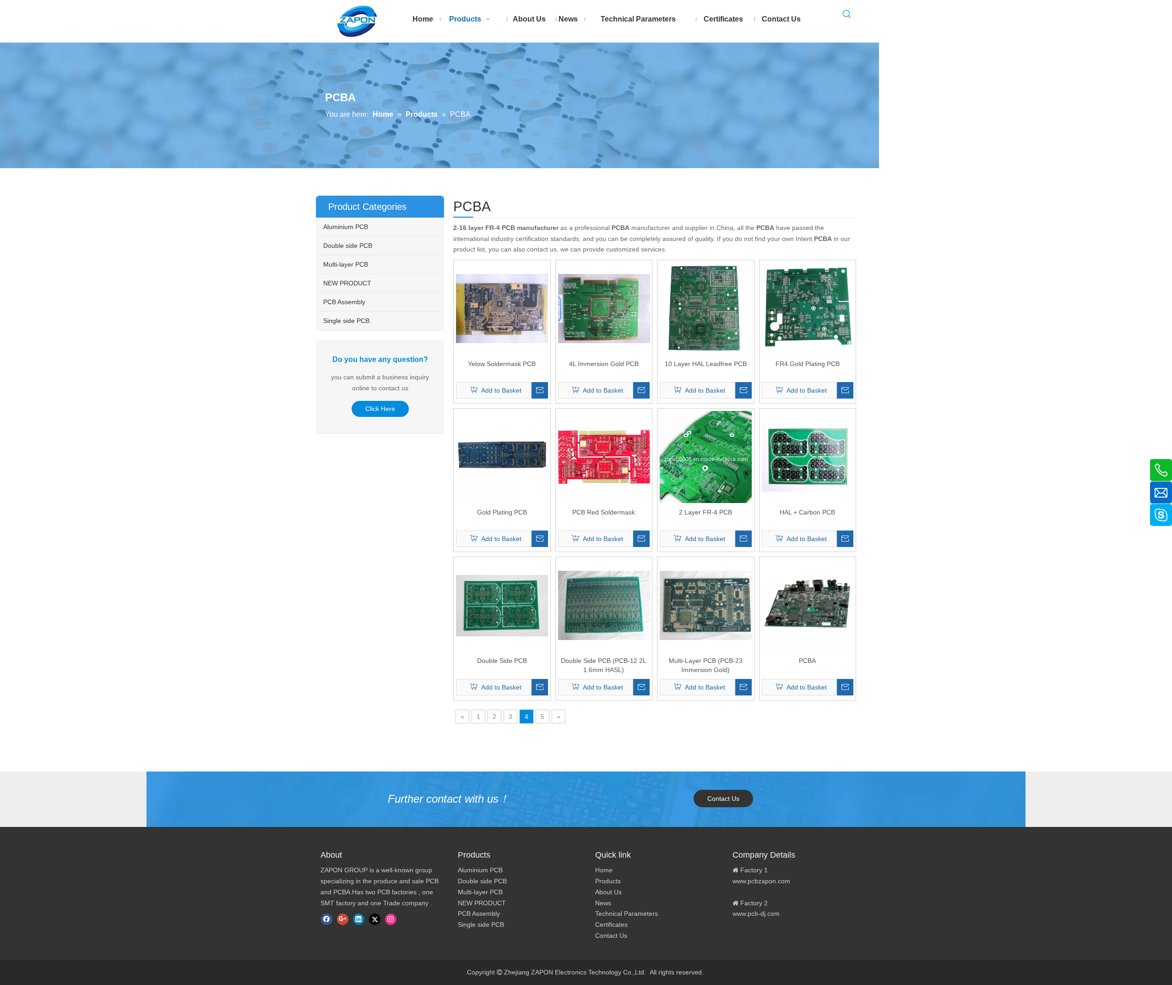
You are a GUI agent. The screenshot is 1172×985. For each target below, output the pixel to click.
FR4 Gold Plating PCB (808, 363)
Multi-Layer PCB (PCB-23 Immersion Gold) (706, 665)
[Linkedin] (358, 919)
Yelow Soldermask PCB (502, 363)
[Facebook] (326, 919)
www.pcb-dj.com (756, 913)
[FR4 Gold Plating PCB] (808, 308)
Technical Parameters (626, 913)
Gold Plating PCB (502, 512)
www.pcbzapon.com (761, 881)
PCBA (807, 660)
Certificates (611, 924)
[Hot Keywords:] (847, 14)
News (603, 903)
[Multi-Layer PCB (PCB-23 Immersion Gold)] (706, 604)
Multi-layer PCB (345, 264)
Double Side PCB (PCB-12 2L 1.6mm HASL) (603, 665)
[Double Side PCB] (502, 604)
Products (608, 881)
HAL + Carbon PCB (807, 512)
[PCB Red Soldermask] (604, 456)
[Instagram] (390, 919)
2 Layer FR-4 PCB (705, 512)
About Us (608, 892)
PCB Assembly (344, 302)
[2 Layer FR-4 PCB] (706, 456)
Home (604, 870)
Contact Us (723, 798)
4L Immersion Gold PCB (604, 363)
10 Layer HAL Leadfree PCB (706, 363)
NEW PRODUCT (347, 283)
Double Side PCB (502, 660)
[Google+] (342, 919)
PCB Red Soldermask (603, 512)
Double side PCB (347, 245)
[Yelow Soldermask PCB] (502, 308)
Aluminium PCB (345, 226)
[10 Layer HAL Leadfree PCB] (706, 308)
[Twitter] (374, 919)
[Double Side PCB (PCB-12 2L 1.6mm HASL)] (604, 604)
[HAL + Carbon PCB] (808, 456)
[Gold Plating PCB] (502, 456)
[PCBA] (808, 604)
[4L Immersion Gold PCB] (604, 308)
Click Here (380, 408)
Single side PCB (346, 320)
